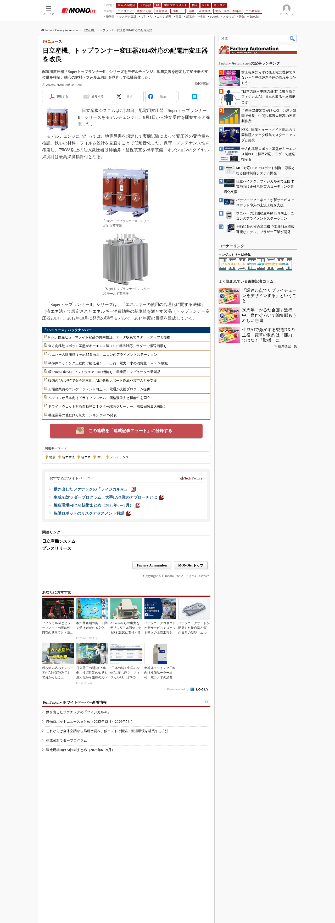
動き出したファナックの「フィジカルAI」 (78, 712)
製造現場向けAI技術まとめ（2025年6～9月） (80, 750)
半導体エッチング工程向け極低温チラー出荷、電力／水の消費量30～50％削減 (108, 363)
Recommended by (178, 689)
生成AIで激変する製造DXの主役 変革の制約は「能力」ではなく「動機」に (269, 334)
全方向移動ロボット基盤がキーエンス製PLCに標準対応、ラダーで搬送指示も (107, 346)
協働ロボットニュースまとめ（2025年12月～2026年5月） (90, 722)
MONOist (46, 30)
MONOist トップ (190, 565)
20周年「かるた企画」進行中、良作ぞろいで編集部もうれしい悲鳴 (269, 315)
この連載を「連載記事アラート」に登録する (130, 430)
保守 (100, 457)
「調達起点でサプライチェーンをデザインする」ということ (269, 295)
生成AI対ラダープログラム (66, 740)
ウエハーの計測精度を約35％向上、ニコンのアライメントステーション (102, 355)
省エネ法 (68, 457)
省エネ (86, 457)
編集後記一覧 (287, 346)
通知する (97, 96)
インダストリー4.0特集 (235, 255)
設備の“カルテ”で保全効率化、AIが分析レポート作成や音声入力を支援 (102, 380)
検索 (293, 38)
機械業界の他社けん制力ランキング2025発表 (82, 415)
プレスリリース (56, 548)
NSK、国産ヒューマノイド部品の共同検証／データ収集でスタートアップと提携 (109, 337)
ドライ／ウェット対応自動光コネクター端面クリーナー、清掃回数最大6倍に (107, 406)
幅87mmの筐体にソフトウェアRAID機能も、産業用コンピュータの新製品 (104, 372)
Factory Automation (67, 30)
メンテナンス (119, 457)
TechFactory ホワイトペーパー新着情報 (74, 702)
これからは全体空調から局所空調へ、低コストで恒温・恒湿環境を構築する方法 (107, 731)
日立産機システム (59, 541)
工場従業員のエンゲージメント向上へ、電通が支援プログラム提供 (99, 389)
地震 (52, 457)
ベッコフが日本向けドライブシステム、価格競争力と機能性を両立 (99, 398)
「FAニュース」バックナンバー (67, 330)
